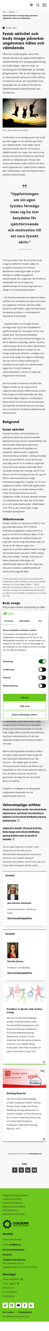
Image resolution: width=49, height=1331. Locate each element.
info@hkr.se (15, 1244)
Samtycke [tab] (8, 621)
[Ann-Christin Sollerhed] (24, 891)
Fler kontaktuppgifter (14, 1249)
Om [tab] (40, 621)
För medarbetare (10, 1292)
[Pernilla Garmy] (24, 949)
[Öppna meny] (44, 6)
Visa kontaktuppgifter (19, 918)
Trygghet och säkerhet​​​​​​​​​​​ (14, 1259)
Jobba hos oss (9, 1287)
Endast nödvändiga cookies (24, 715)
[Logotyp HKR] (5, 5)
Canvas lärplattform (11, 1279)
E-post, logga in (9, 1283)
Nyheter (12, 12)
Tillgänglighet (25, 1312)
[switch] (42, 670)
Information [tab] (24, 621)
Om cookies (8, 1312)
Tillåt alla (25, 697)
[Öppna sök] (37, 5)
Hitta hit (7, 1254)
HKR (4, 12)
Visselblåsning (8, 1296)
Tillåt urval (24, 706)
